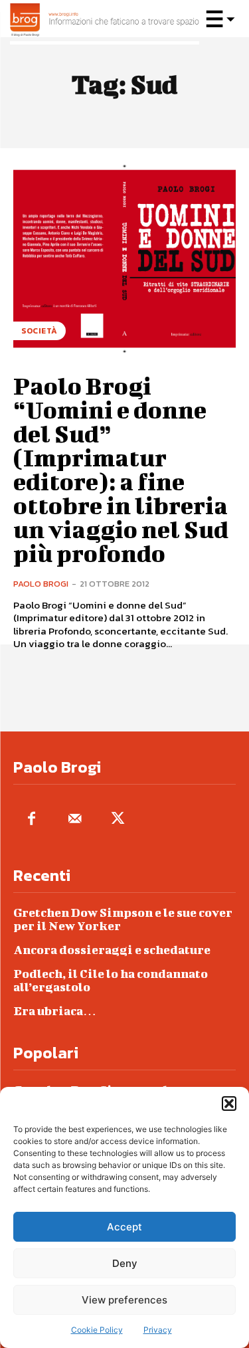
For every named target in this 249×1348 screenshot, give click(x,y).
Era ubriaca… (54, 1011)
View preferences (124, 1300)
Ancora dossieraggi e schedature (111, 950)
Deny (124, 1263)
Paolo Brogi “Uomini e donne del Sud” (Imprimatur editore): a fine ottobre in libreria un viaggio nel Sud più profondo (120, 469)
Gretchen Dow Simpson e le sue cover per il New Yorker (122, 919)
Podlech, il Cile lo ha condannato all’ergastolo (110, 980)
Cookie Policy (97, 1330)
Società (39, 331)
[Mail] (74, 819)
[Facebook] (31, 819)
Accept (124, 1226)
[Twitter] (118, 819)
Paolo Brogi (40, 583)
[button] (229, 1103)
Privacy (157, 1330)
